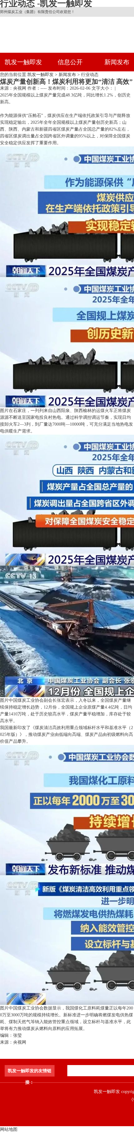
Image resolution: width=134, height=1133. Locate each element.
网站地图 (8, 1129)
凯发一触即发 (23, 62)
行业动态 (89, 74)
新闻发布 (67, 74)
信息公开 (70, 62)
